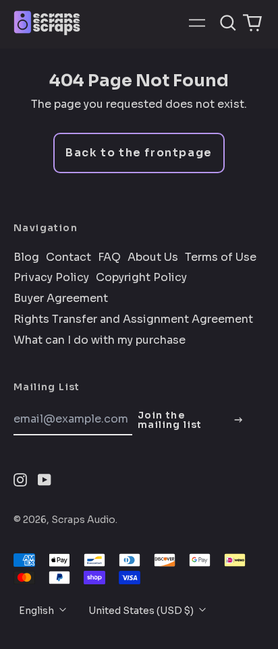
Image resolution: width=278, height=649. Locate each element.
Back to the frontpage (139, 153)
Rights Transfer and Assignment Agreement (133, 319)
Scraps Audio (83, 520)
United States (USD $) (142, 611)
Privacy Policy (51, 277)
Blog (26, 257)
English (37, 611)
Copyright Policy (141, 277)
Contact (68, 257)
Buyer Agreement (60, 298)
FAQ (109, 257)
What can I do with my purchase (99, 340)
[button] (228, 23)
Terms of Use (220, 257)
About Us (153, 257)
